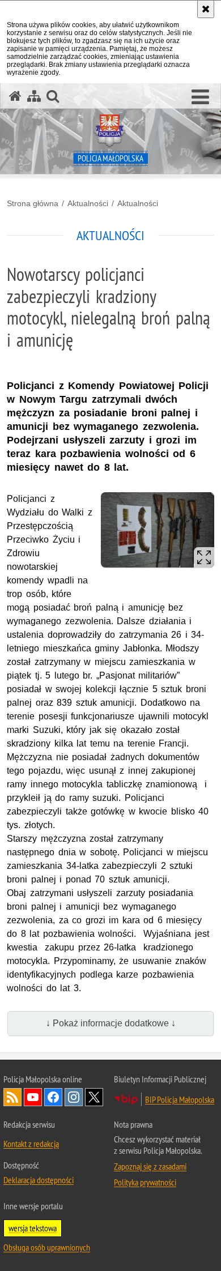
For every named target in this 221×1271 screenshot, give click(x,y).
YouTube (33, 1097)
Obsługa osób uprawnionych (46, 1247)
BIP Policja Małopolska (179, 1099)
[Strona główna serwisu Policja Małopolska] (15, 96)
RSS (12, 1097)
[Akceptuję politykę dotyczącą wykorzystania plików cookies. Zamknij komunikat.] (205, 9)
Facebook (53, 1097)
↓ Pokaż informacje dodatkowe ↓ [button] (111, 1023)
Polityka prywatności (145, 1182)
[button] (200, 97)
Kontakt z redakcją (31, 1143)
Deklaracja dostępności (38, 1179)
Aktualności (87, 203)
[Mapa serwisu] (34, 96)
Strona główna (32, 203)
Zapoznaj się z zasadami (150, 1166)
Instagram (74, 1097)
